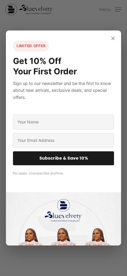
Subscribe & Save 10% (63, 158)
